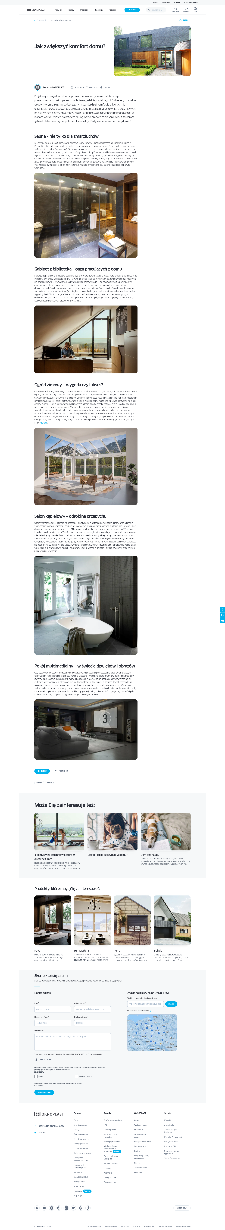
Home (35, 20)
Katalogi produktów (112, 1141)
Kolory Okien (79, 1182)
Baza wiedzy (43, 20)
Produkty (78, 1113)
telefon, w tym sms (85, 1076)
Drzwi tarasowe (80, 1125)
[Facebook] (37, 1208)
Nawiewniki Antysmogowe (80, 1166)
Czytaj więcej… (39, 1072)
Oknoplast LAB (110, 1177)
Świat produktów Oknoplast (111, 1157)
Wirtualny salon (140, 1125)
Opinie (136, 1163)
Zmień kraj (182, 1208)
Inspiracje (78, 1196)
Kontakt (167, 1120)
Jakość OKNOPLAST (142, 1168)
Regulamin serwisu (111, 1226)
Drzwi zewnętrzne (81, 1139)
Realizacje (82, 1191)
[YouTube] (44, 1208)
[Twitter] (73, 1208)
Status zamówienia (191, 3)
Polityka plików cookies (183, 1226)
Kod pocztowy (80, 1017)
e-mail (41, 1076)
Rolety (76, 1130)
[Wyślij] (149, 10)
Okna (76, 1120)
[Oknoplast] (36, 9)
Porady (39, 783)
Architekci (108, 1173)
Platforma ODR (170, 1146)
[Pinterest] (58, 1208)
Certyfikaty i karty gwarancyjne (141, 1157)
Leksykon (108, 1168)
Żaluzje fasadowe (81, 1134)
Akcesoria (78, 1172)
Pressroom (166, 3)
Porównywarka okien (113, 1120)
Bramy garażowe (81, 1144)
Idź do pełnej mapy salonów (138, 1011)
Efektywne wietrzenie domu (81, 1159)
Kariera (177, 3)
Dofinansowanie (149, 1226)
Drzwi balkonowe (81, 1148)
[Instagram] (51, 1208)
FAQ (105, 1125)
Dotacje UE (136, 1226)
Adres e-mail (80, 1003)
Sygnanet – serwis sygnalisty (171, 1152)
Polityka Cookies (171, 1141)
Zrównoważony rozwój (141, 1135)
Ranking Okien (110, 1130)
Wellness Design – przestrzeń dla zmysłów (112, 1149)
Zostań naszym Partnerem (170, 1131)
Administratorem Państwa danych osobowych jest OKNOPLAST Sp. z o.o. (72, 1084)
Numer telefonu (41, 1017)
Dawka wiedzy (110, 1182)
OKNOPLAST (140, 1113)
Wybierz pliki (45, 1059)
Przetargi (138, 1172)
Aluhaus (43, 422)
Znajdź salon (169, 1125)
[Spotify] (80, 1208)
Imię (36, 1003)
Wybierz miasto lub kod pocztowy (142, 998)
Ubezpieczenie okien (142, 1141)
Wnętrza (50, 783)
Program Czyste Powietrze (110, 1135)
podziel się (63, 771)
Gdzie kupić (132, 10)
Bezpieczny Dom (111, 1163)
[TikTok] (88, 1208)
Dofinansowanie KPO (165, 1226)
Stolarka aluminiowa (82, 1153)
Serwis (167, 1113)
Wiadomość (39, 1030)
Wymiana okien (140, 1146)
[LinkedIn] (66, 1208)
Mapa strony (125, 1226)
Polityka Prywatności (173, 1137)
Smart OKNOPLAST (81, 1177)
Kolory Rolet (79, 1186)
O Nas (155, 3)
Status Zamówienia (172, 1158)
